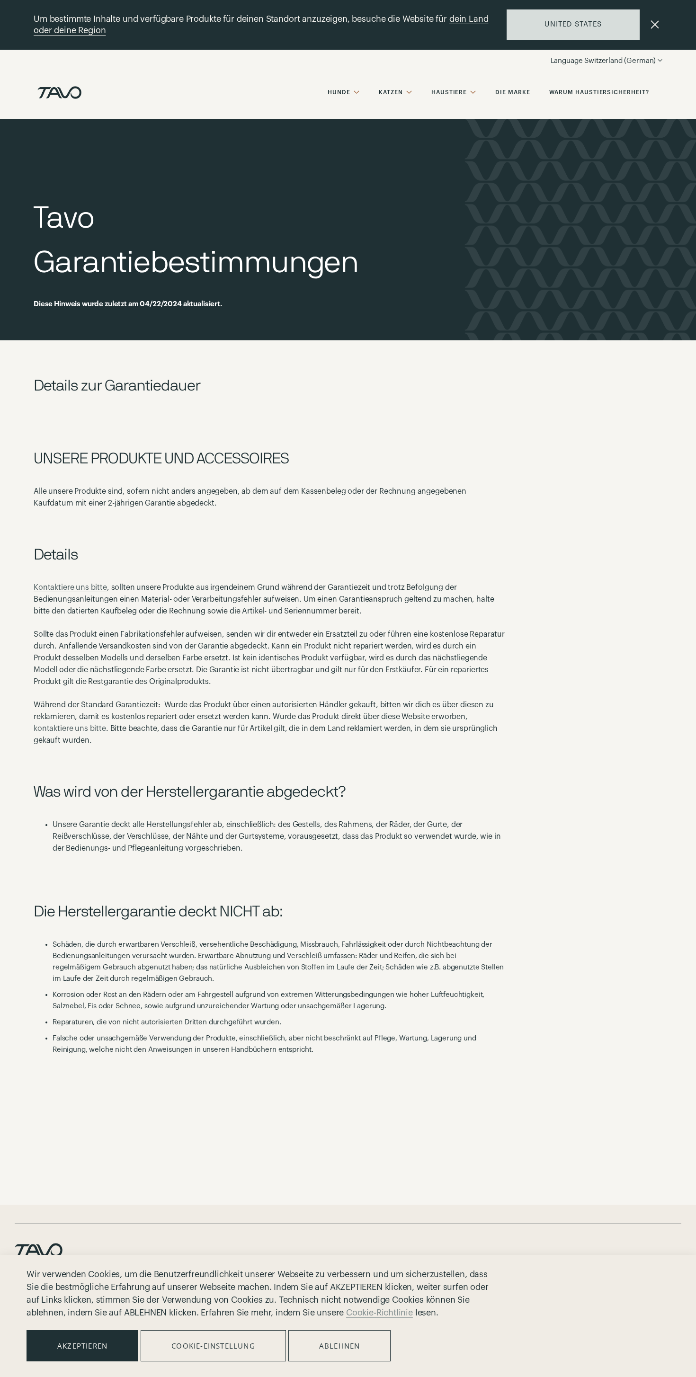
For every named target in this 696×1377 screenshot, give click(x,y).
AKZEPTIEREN (82, 1345)
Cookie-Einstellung (213, 1345)
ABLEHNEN (339, 1345)
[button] (623, 61)
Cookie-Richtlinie (379, 1312)
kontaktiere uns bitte (70, 728)
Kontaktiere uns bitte (70, 587)
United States (573, 24)
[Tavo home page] (59, 92)
